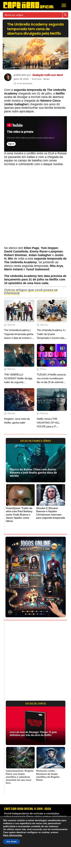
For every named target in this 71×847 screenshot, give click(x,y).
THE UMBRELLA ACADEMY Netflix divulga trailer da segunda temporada (18, 378)
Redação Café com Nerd (48, 75)
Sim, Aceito (11, 841)
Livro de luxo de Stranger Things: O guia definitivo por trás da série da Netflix (33, 733)
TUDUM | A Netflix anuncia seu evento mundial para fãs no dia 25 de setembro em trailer (51, 378)
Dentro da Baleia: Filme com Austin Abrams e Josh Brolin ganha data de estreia (33, 473)
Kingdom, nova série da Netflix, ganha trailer (17, 420)
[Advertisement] (35, 207)
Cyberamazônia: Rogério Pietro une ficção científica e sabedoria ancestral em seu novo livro (20, 776)
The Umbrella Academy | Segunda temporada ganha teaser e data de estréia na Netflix (18, 334)
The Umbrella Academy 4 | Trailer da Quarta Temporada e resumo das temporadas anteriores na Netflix (51, 334)
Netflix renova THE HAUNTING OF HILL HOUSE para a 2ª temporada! (48, 422)
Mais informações (12, 835)
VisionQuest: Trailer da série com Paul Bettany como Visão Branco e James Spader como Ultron (19, 514)
